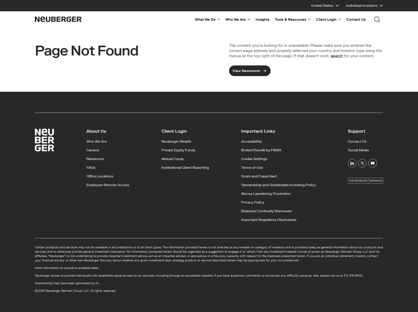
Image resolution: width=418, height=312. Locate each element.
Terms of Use (252, 167)
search (337, 55)
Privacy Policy (252, 202)
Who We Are (96, 141)
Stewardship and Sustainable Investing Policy (278, 185)
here (95, 268)
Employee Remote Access (107, 185)
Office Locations (99, 176)
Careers (92, 150)
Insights (263, 19)
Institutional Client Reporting (185, 167)
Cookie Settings (254, 159)
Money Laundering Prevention (266, 194)
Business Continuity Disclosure (266, 211)
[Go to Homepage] (58, 19)
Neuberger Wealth (176, 141)
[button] (324, 5)
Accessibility (251, 141)
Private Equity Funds (178, 150)
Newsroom (95, 159)
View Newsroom (246, 71)
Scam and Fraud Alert (259, 176)
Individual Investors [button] (362, 5)
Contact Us (356, 19)
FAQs (90, 167)
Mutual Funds (173, 159)
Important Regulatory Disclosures (268, 220)
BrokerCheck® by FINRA (261, 150)
